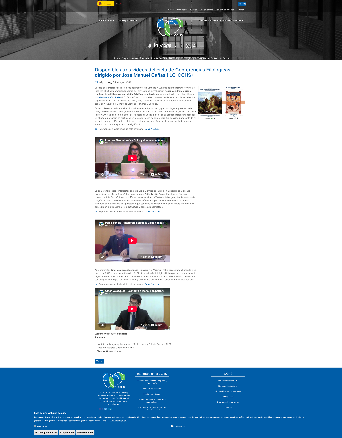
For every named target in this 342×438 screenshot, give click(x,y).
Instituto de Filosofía (152, 388)
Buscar (171, 10)
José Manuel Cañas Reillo (108, 97)
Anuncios (100, 337)
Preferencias (179, 426)
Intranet (240, 10)
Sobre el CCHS (106, 20)
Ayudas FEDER (227, 396)
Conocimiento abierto (209, 20)
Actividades (182, 10)
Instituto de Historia (151, 394)
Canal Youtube (152, 129)
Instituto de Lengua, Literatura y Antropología (152, 400)
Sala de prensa (206, 10)
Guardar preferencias (46, 432)
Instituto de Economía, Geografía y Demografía (152, 381)
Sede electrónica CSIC (228, 380)
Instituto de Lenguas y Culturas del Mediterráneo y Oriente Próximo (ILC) (134, 344)
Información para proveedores (228, 391)
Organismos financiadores (227, 402)
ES (240, 4)
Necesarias (42, 426)
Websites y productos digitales (111, 333)
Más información (118, 420)
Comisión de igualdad (224, 10)
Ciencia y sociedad (127, 20)
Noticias (193, 10)
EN (244, 4)
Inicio (115, 58)
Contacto (228, 407)
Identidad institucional (227, 386)
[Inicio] (171, 27)
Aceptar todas (67, 432)
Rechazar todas (85, 432)
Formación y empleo (231, 20)
